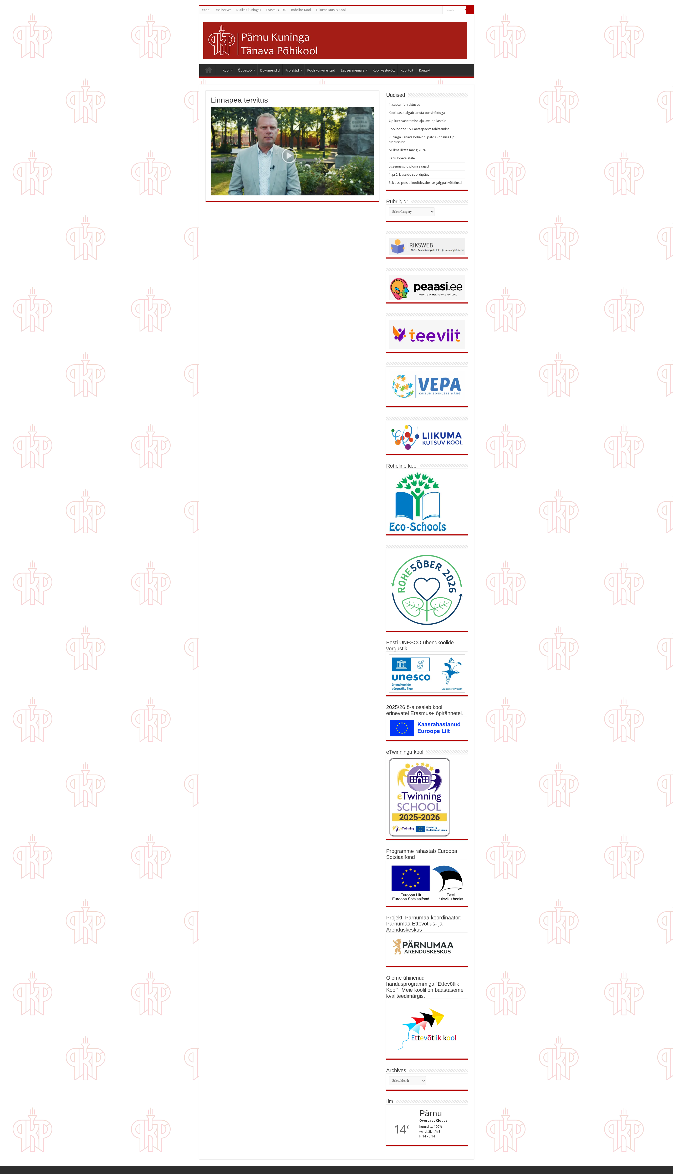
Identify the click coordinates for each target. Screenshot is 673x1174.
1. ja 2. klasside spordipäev (409, 174)
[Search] (470, 10)
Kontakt (424, 70)
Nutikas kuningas (248, 10)
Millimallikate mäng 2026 (407, 150)
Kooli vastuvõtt (384, 70)
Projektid (292, 70)
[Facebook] (439, 10)
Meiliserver (223, 10)
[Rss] (434, 10)
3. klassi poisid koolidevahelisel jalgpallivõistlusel (425, 183)
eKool (206, 10)
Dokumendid (270, 70)
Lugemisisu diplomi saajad (409, 166)
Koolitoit (407, 70)
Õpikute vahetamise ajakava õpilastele (417, 121)
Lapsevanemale (352, 70)
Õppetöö (245, 70)
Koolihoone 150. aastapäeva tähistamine (419, 129)
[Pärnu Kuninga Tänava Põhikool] (335, 39)
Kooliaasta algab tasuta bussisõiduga (417, 113)
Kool (226, 70)
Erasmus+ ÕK (276, 10)
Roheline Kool (301, 10)
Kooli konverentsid (321, 70)
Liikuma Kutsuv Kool (331, 10)
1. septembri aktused (404, 105)
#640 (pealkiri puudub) (209, 69)
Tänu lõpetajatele (402, 158)
